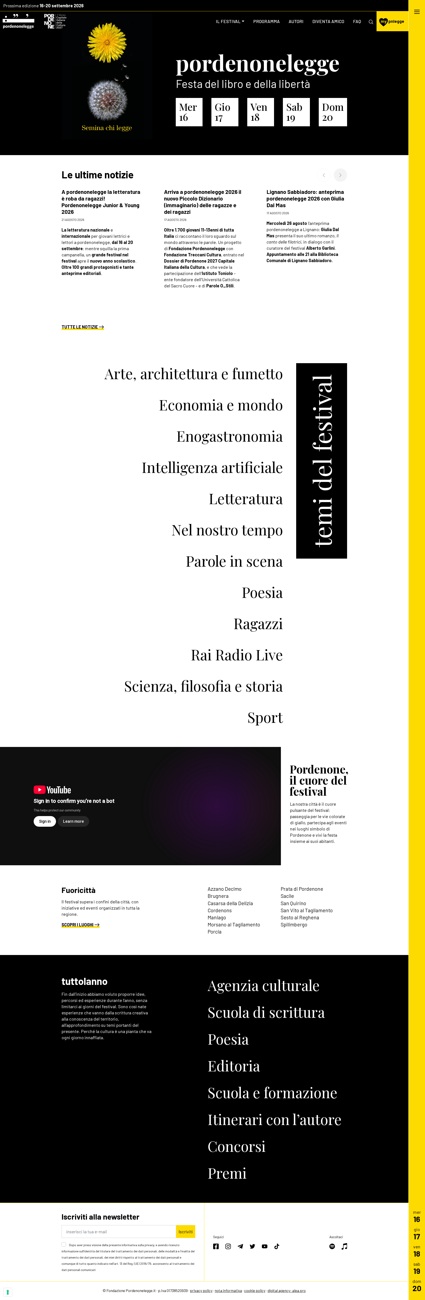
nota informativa (228, 1290)
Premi (227, 1172)
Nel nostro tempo (227, 529)
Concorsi (237, 1145)
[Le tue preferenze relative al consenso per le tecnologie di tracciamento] (8, 1292)
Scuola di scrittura (266, 1011)
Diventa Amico (328, 21)
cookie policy (254, 1290)
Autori (296, 21)
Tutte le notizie (80, 326)
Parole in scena (234, 560)
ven (416, 1250)
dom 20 (333, 111)
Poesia (262, 591)
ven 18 (259, 111)
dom (416, 1285)
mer (417, 1216)
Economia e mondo (221, 404)
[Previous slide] (323, 175)
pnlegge (392, 21)
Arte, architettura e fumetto (193, 373)
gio (416, 1233)
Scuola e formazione (272, 1092)
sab (416, 1268)
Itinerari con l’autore (275, 1118)
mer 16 (188, 111)
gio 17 (222, 111)
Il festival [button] (228, 21)
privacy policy (201, 1290)
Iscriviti (186, 1231)
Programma (266, 21)
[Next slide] (340, 175)
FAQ (357, 21)
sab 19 (294, 111)
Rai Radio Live (237, 654)
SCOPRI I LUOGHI (77, 924)
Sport (265, 716)
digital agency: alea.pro (287, 1290)
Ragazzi (258, 623)
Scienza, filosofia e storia (203, 685)
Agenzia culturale (264, 984)
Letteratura (246, 498)
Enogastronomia (229, 435)
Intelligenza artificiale (212, 466)
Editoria (234, 1065)
